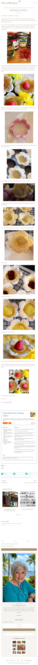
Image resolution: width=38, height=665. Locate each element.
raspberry (31, 477)
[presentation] (10, 499)
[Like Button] (2, 465)
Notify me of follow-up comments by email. (10, 543)
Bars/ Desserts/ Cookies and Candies (11, 7)
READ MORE (19, 615)
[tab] (18, 514)
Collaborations (28, 660)
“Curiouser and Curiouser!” (28, 509)
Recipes (32, 7)
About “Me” (12, 660)
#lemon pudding (16, 477)
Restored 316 (27, 663)
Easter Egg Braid (4, 481)
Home (7, 660)
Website (27, 541)
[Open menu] (34, 2)
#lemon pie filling (10, 477)
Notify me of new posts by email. (8, 546)
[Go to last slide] (4, 502)
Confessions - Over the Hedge (24, 7)
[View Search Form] (36, 2)
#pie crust (22, 477)
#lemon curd (4, 477)
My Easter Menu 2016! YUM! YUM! (30, 481)
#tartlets (26, 477)
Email (15, 541)
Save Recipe (5, 423)
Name (3, 541)
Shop (22, 660)
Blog (18, 660)
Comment (3, 524)
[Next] (34, 502)
